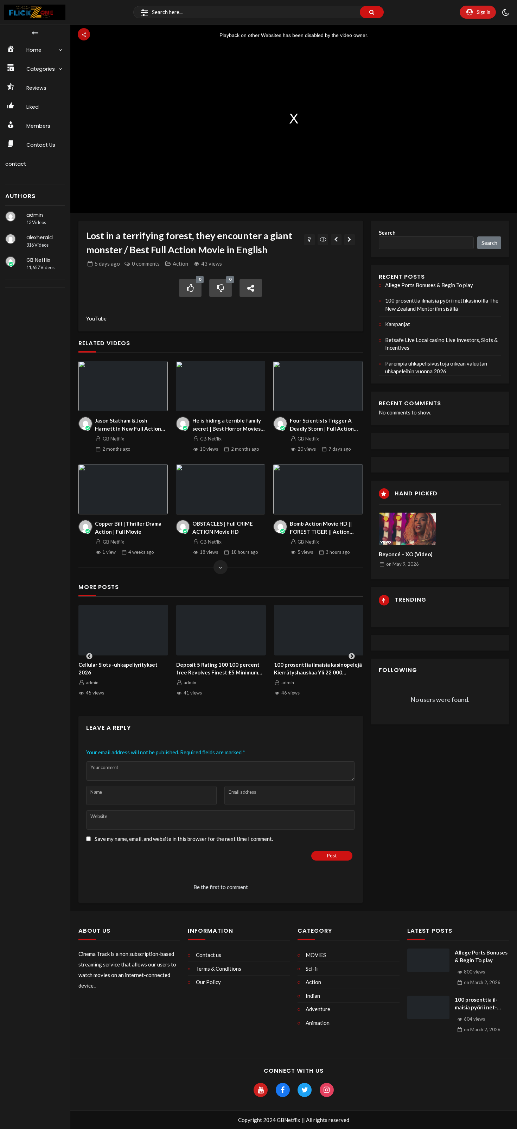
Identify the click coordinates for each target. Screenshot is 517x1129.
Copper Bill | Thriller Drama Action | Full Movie (128, 527)
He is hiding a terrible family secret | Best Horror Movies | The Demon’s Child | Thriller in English (227, 424)
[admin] (10, 216)
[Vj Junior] (349, 239)
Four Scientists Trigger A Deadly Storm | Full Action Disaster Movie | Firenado (322, 424)
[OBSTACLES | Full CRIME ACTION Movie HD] (221, 489)
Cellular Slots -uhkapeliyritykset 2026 (118, 668)
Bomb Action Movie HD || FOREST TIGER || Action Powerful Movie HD (321, 527)
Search (387, 232)
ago (107, 263)
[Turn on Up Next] (323, 239)
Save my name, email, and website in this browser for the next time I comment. (184, 839)
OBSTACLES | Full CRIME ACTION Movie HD (222, 527)
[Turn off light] (309, 239)
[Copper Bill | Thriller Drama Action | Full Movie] (123, 489)
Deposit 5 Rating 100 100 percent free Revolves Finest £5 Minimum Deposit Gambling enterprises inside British (218, 669)
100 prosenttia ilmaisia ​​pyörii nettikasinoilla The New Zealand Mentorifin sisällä (441, 304)
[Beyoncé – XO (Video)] (407, 529)
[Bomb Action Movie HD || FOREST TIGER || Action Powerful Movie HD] (318, 489)
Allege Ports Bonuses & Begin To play (429, 285)
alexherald (39, 237)
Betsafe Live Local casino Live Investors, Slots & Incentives (441, 344)
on (402, 564)
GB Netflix (38, 260)
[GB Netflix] (10, 261)
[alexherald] (10, 239)
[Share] (251, 288)
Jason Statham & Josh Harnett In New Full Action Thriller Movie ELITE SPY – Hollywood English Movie (128, 424)
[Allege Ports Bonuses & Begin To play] (428, 960)
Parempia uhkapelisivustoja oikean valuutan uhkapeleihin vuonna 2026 (436, 367)
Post (332, 855)
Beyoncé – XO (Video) (406, 554)
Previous (89, 656)
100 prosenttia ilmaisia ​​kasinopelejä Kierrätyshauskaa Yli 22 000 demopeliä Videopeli (318, 669)
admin (34, 214)
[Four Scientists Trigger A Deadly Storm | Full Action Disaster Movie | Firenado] (318, 386)
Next (351, 656)
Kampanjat (397, 324)
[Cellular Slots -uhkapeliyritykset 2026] (123, 630)
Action (180, 263)
